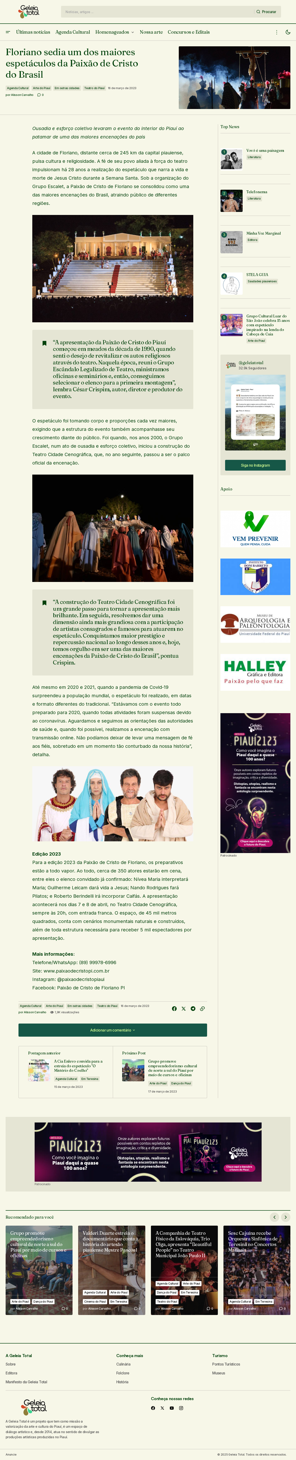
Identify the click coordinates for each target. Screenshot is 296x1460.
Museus (218, 1373)
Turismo (219, 1355)
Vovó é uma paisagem (265, 150)
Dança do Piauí (181, 1083)
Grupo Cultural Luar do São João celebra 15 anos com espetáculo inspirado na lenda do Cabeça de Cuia (268, 325)
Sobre (11, 1364)
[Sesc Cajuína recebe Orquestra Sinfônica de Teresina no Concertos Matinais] (256, 1270)
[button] (8, 32)
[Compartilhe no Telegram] (193, 1008)
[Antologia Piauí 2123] (255, 783)
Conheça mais (129, 1355)
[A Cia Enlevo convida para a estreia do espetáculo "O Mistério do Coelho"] (66, 1072)
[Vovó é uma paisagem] (231, 159)
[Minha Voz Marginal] (231, 242)
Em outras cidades (67, 88)
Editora (252, 240)
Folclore (122, 1373)
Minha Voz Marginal (263, 233)
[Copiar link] (202, 1008)
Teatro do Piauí (94, 88)
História (122, 1382)
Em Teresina (89, 1079)
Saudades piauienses (262, 281)
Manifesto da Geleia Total (26, 1382)
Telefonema (256, 192)
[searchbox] (157, 11)
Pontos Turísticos (226, 1364)
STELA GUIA (257, 274)
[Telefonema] (231, 201)
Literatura (254, 157)
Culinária (123, 1364)
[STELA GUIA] (231, 283)
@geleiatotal (251, 362)
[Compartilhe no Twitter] (183, 1008)
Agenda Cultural (17, 88)
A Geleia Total (19, 1355)
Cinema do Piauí (95, 1301)
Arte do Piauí (41, 88)
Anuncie (11, 1454)
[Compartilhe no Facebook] (174, 1008)
